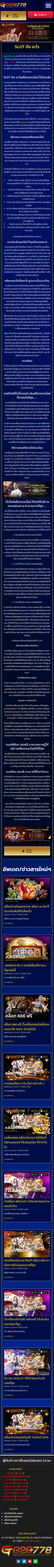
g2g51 (20, 1473)
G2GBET (11, 62)
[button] (48, 5)
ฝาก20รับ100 (10, 1489)
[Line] (35, 1561)
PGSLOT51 (20, 1493)
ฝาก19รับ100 (22, 1499)
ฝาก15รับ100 (20, 1483)
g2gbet (11, 1473)
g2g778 (9, 1493)
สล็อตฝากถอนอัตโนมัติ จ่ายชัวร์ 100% (26, 1437)
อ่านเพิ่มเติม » (9, 923)
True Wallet (10, 1486)
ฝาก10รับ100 (7, 1476)
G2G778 (25, 122)
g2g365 (10, 1479)
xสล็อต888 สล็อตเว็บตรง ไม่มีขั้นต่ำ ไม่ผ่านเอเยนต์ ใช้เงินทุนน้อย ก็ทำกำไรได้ (25, 1142)
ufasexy (19, 1479)
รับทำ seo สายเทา (33, 1541)
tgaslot (8, 1483)
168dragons (21, 1476)
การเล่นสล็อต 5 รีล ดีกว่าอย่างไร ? (24, 1083)
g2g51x (22, 1486)
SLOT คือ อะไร (10, 56)
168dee (22, 1489)
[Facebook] (18, 1561)
